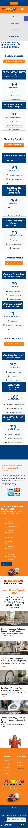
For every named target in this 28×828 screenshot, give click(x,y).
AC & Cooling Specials (14, 16)
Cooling (7, 764)
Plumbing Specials (14, 23)
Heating (7, 761)
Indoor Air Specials (14, 36)
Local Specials (20, 769)
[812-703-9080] (1, 825)
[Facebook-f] (10, 787)
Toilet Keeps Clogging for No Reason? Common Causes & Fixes (13, 719)
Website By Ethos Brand (16, 817)
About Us (7, 773)
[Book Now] (1, 821)
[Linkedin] (14, 787)
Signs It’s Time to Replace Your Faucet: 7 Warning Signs (13, 659)
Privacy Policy (14, 807)
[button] (26, 18)
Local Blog (19, 762)
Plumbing (7, 767)
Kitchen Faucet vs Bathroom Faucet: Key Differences (13, 630)
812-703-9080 (8, 825)
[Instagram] (17, 787)
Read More (3, 637)
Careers (19, 772)
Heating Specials (14, 29)
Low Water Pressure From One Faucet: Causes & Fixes (12, 689)
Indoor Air (7, 770)
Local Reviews (20, 765)
